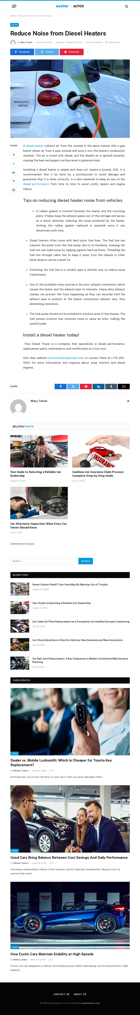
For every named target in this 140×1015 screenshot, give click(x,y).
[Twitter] (13, 163)
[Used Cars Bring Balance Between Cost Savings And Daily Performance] (70, 819)
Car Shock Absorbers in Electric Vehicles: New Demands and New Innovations (77, 640)
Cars (14, 753)
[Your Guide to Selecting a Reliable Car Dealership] (39, 451)
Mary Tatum (26, 42)
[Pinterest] (13, 181)
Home (13, 16)
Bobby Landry (20, 959)
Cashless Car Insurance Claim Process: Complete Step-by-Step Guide (98, 473)
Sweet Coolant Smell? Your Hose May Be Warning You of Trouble (70, 584)
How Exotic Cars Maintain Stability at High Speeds (52, 954)
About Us (80, 994)
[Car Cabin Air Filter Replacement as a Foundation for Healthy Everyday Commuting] (19, 626)
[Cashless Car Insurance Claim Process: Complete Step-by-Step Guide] (101, 451)
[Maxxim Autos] (70, 6)
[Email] (13, 189)
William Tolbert (21, 770)
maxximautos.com (90, 1003)
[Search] (126, 6)
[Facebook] (13, 154)
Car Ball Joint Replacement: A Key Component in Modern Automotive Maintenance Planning (80, 660)
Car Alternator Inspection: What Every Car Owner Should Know (38, 525)
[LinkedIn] (13, 172)
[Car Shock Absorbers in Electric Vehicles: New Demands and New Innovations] (19, 644)
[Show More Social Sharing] (88, 52)
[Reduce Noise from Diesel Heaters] (70, 99)
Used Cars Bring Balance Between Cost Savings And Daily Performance (69, 858)
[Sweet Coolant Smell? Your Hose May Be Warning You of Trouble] (19, 589)
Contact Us (61, 994)
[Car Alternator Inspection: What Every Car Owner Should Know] (39, 503)
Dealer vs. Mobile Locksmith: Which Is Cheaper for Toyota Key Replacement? (61, 762)
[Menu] (14, 6)
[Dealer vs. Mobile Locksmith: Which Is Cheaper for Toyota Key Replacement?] (70, 721)
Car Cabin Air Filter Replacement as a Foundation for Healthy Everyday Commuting (81, 621)
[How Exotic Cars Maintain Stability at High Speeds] (70, 915)
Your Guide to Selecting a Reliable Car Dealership (35, 473)
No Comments (96, 42)
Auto (14, 25)
